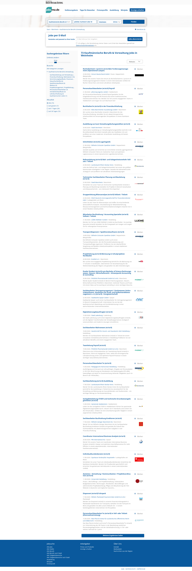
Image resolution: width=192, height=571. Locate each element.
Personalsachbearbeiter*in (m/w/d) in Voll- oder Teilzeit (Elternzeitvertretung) (105, 514)
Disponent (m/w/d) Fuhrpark (94, 493)
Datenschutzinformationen (85, 45)
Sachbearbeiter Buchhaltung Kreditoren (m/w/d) (102, 418)
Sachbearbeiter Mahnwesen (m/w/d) (97, 327)
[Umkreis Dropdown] (119, 22)
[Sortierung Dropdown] (140, 61)
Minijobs (124, 10)
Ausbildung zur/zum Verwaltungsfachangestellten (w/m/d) (106, 124)
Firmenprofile (102, 10)
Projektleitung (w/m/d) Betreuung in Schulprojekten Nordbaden (104, 255)
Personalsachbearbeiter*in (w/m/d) (97, 363)
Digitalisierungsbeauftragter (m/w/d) (97, 312)
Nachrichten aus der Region (123, 551)
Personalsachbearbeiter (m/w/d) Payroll (99, 88)
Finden (133, 22)
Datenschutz (131, 569)
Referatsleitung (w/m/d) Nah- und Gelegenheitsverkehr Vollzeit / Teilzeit (107, 160)
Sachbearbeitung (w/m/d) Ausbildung (98, 381)
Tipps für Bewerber (87, 10)
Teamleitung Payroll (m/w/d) (94, 345)
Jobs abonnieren (135, 39)
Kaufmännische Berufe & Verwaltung (61, 72)
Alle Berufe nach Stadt (54, 553)
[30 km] (55, 62)
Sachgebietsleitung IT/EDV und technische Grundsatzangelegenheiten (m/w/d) (107, 400)
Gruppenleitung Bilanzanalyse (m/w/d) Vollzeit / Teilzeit (105, 194)
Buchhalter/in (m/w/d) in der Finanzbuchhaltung (102, 106)
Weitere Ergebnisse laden (113, 535)
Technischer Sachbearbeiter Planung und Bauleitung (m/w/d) (104, 178)
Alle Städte (50, 549)
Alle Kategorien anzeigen (55, 69)
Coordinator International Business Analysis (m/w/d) (104, 436)
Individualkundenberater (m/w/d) (96, 454)
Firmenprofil (51, 564)
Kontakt (116, 547)
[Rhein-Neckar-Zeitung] (53, 10)
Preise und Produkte (87, 547)
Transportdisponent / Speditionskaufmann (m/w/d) (103, 232)
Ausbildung (114, 10)
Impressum (141, 569)
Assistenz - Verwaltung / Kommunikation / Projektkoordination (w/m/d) (107, 475)
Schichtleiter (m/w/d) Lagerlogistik (96, 142)
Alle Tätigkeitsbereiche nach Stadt (58, 557)
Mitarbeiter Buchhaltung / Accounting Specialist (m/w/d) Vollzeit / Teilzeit (105, 215)
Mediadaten (118, 549)
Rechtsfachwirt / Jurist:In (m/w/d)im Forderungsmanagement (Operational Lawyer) (105, 70)
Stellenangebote (71, 10)
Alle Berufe (50, 551)
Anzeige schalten (137, 10)
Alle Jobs (49, 547)
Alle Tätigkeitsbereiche (54, 555)
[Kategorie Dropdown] (69, 22)
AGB (122, 569)
